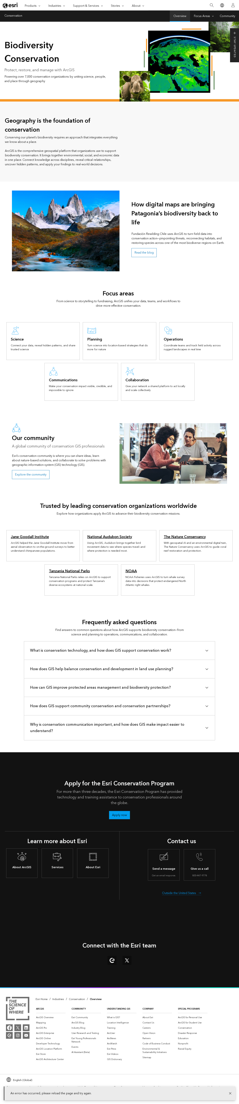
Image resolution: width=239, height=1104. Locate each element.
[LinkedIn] (26, 1027)
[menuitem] (51, 1017)
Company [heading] (148, 1009)
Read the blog (144, 252)
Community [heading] (79, 1009)
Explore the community (30, 474)
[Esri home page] (10, 5)
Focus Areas (202, 16)
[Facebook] (9, 1027)
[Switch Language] (222, 5)
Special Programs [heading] (189, 1009)
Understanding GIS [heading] (118, 1009)
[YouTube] (26, 1035)
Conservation (13, 16)
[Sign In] (233, 5)
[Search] (212, 5)
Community (227, 16)
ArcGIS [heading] (40, 1009)
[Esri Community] (9, 1035)
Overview (179, 16)
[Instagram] (17, 1035)
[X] (17, 1027)
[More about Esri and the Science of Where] (17, 1009)
